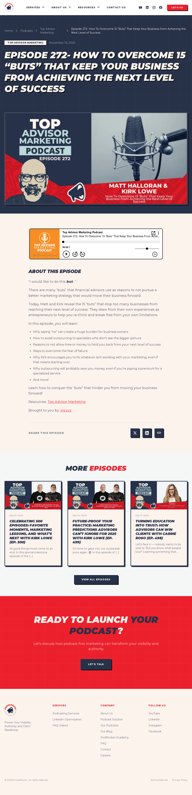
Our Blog (106, 731)
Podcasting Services (65, 713)
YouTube (154, 713)
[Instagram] (154, 7)
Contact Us (116, 7)
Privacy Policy (180, 779)
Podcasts (26, 30)
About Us (106, 713)
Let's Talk (96, 664)
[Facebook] (161, 7)
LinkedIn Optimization (67, 719)
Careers (105, 755)
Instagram (155, 725)
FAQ (103, 743)
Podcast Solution (111, 719)
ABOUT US (61, 7)
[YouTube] (140, 7)
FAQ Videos (60, 725)
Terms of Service (159, 779)
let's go (177, 7)
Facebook (154, 731)
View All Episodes (96, 579)
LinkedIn (154, 719)
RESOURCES (89, 7)
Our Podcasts (109, 725)
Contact (105, 749)
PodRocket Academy (114, 737)
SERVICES (36, 7)
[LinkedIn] (147, 7)
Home (8, 30)
